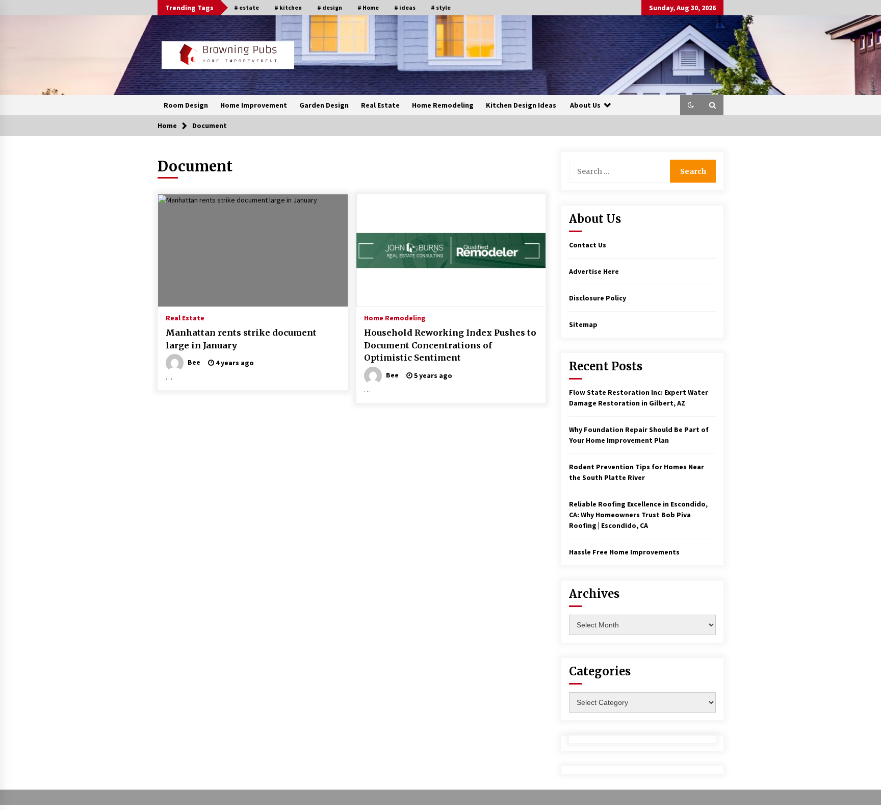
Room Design (186, 105)
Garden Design (324, 105)
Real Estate (380, 105)
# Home (368, 7)
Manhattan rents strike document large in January (241, 338)
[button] (691, 105)
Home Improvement (253, 105)
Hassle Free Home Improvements (624, 551)
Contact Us (587, 244)
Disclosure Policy (597, 297)
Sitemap (583, 324)
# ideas (405, 7)
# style (441, 7)
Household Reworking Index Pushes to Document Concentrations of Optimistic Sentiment (450, 345)
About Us (585, 105)
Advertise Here (594, 271)
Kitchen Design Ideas (521, 105)
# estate (246, 7)
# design (329, 7)
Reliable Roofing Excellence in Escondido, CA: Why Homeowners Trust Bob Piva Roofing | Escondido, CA (638, 514)
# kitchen (288, 7)
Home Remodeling (443, 105)
